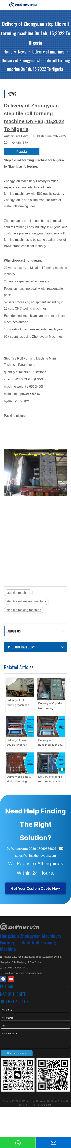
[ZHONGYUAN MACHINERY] (19, 926)
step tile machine (18, 592)
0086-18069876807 (42, 848)
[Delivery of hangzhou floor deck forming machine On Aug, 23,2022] (51, 726)
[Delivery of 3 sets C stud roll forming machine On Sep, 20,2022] (20, 763)
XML (49, 1105)
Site (25, 142)
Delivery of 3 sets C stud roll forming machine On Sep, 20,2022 (19, 779)
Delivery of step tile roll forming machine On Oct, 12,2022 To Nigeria (51, 779)
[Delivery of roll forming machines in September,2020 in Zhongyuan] (20, 687)
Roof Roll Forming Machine (28, 946)
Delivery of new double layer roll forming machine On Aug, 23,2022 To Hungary (19, 743)
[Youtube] (11, 979)
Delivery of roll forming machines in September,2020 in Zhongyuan (19, 703)
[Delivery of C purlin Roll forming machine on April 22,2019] (51, 689)
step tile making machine (24, 610)
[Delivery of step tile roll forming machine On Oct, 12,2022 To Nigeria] (51, 763)
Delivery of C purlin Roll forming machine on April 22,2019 (50, 706)
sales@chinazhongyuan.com (35, 855)
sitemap (41, 1105)
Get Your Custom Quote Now (35, 888)
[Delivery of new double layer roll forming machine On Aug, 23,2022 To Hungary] (20, 726)
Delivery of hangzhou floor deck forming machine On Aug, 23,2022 (51, 743)
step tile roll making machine (26, 601)
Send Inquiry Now (16, 1053)
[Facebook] (3, 979)
